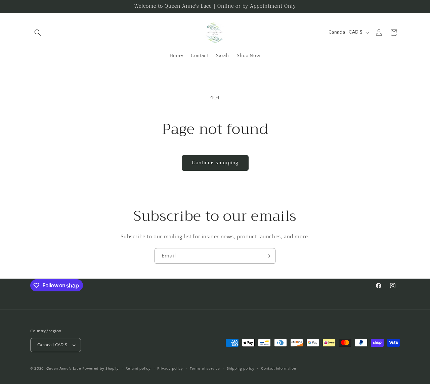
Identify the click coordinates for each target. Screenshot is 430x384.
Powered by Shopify (100, 369)
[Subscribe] (267, 256)
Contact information (278, 369)
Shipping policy (241, 369)
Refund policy (138, 369)
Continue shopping (215, 162)
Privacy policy (170, 369)
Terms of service (205, 369)
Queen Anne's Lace (63, 369)
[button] (37, 32)
